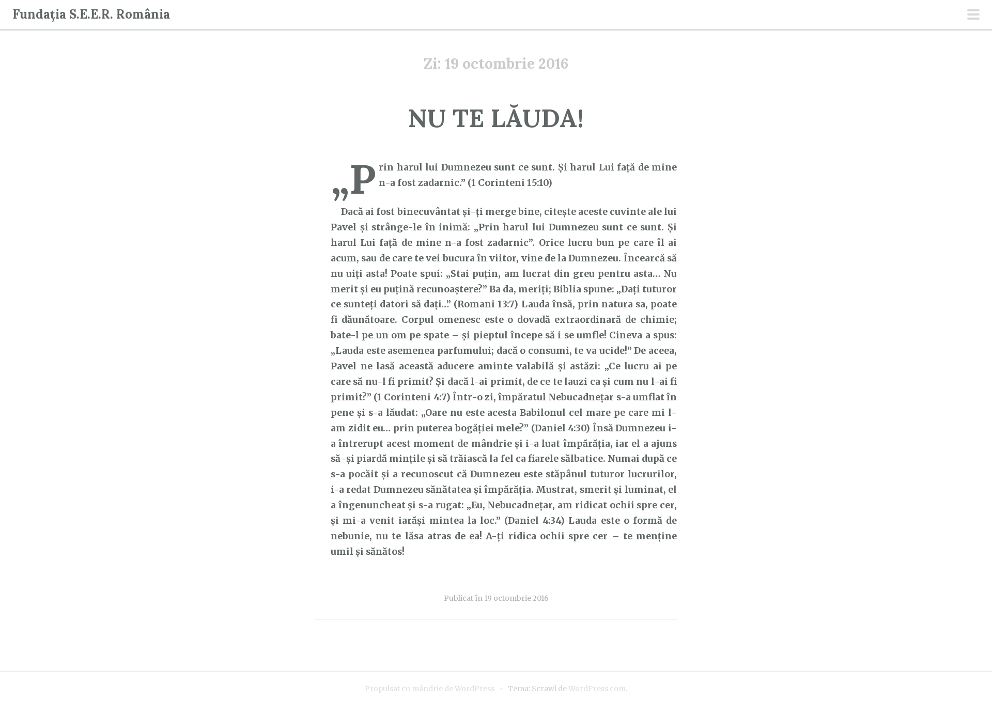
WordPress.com (597, 688)
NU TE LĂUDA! (496, 118)
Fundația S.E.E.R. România (91, 14)
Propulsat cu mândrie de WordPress (429, 688)
